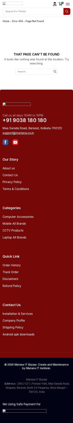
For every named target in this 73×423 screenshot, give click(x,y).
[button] (54, 4)
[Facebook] (5, 142)
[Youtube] (15, 142)
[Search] (66, 11)
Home (6, 21)
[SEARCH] (55, 71)
